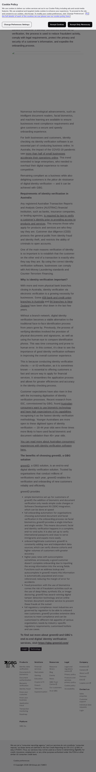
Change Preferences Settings (17, 24)
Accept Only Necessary (80, 24)
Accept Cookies (57, 24)
